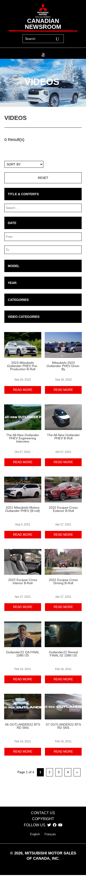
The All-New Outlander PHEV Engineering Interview (22, 438)
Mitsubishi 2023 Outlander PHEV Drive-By (63, 366)
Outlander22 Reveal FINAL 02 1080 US (63, 653)
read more (22, 390)
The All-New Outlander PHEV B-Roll (63, 436)
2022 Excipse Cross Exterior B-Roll (63, 509)
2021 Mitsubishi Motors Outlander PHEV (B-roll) (22, 509)
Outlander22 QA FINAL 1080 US (22, 653)
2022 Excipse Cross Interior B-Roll (22, 581)
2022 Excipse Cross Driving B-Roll (63, 581)
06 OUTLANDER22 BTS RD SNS (22, 726)
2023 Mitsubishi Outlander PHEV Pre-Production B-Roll (22, 366)
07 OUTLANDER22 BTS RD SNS (63, 726)
